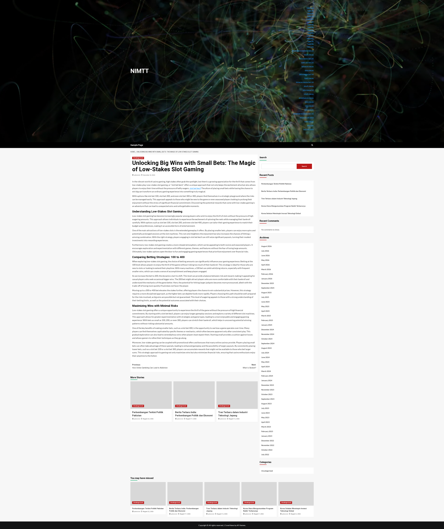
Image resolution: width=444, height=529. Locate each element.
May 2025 (265, 306)
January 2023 (266, 436)
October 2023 (266, 394)
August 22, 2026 (148, 419)
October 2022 (266, 450)
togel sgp (310, 8)
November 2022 (267, 445)
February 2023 (267, 431)
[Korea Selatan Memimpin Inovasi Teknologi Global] (296, 494)
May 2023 (265, 417)
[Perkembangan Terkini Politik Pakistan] (151, 395)
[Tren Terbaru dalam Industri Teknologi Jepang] (237, 395)
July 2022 (265, 454)
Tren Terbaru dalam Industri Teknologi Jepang (279, 199)
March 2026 (266, 269)
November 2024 (267, 334)
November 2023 (267, 390)
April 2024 (265, 367)
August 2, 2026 (296, 514)
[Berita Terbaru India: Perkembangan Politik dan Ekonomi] (194, 395)
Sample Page (136, 145)
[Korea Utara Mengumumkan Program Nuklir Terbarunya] (259, 494)
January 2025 (266, 325)
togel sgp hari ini (307, 62)
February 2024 (267, 376)
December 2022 (267, 441)
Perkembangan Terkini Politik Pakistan (276, 184)
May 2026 (265, 260)
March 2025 (266, 316)
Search (263, 157)
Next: (249, 366)
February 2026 (267, 274)
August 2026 (266, 246)
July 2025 (265, 297)
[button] (312, 145)
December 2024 (267, 329)
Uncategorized (138, 158)
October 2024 (266, 339)
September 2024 (267, 343)
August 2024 (266, 348)
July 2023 (265, 408)
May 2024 (265, 362)
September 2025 (267, 288)
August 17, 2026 (191, 419)
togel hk (310, 10)
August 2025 (266, 292)
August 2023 (266, 404)
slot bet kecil (195, 188)
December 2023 (267, 385)
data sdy (310, 125)
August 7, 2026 (259, 514)
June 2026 (265, 255)
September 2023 (267, 399)
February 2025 (267, 320)
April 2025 (265, 311)
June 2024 (265, 357)
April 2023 (265, 422)
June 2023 (265, 413)
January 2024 (266, 380)
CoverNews (229, 525)
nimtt (139, 71)
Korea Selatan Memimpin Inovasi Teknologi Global (281, 213)
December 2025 (267, 283)
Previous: (150, 366)
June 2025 (265, 302)
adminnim (137, 175)
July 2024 (265, 353)
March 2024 (266, 371)
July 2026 (265, 251)
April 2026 (265, 265)
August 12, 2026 (234, 419)
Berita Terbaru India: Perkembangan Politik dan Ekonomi (283, 191)
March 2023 (266, 427)
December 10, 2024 (149, 175)
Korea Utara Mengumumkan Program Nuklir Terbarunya (283, 206)
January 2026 (266, 279)
